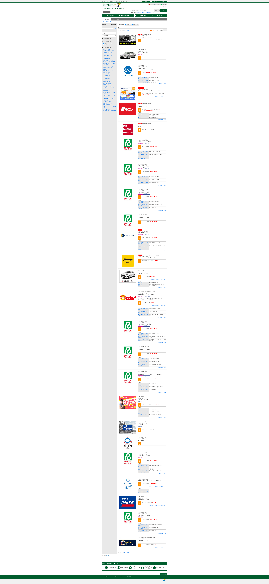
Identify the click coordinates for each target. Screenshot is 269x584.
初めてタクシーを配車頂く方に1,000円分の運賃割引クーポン (153, 40)
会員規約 (116, 576)
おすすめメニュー (108, 52)
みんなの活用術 (107, 109)
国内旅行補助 (107, 58)
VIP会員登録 (146, 1)
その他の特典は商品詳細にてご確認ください (157, 96)
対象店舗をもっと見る (162, 83)
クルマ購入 (107, 75)
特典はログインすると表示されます (148, 129)
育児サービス (107, 83)
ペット (106, 96)
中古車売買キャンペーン (150, 12)
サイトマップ (122, 576)
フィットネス (107, 80)
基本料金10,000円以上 (148, 302)
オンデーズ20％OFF (141, 12)
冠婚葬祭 (107, 90)
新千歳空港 (140, 114)
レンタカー (146, 57)
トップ (103, 21)
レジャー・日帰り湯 (109, 61)
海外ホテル (107, 72)
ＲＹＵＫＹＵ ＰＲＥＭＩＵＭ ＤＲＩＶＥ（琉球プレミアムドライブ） (143, 491)
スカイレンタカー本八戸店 (143, 82)
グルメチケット (108, 67)
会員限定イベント (108, 60)
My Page (163, 4)
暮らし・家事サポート (109, 95)
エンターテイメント (109, 70)
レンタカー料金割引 (150, 483)
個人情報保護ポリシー (107, 576)
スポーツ (106, 78)
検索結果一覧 (108, 21)
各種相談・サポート (109, 98)
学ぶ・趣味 (107, 100)
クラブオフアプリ (108, 104)
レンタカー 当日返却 (148, 276)
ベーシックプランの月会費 (149, 502)
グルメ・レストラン (109, 66)
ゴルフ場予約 (107, 81)
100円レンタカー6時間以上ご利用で (152, 404)
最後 (128, 30)
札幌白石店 (140, 284)
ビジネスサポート (108, 103)
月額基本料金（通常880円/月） (150, 260)
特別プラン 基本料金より (150, 237)
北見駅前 (139, 117)
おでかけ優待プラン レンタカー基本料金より (152, 110)
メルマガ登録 (155, 1)
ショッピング (108, 86)
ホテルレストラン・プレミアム (109, 64)
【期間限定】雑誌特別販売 (110, 110)
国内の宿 (107, 49)
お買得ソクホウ (107, 76)
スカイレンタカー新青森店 (143, 80)
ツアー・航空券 (108, 73)
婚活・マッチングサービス (109, 88)
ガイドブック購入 (108, 55)
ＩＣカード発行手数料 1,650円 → (149, 544)
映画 (105, 69)
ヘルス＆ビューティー (109, 92)
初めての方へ (156, 4)
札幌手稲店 (140, 285)
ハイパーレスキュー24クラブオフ (111, 1)
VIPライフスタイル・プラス (110, 107)
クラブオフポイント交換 (109, 50)
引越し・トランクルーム (109, 93)
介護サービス (107, 84)
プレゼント (107, 53)
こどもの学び (107, 101)
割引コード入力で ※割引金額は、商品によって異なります (153, 94)
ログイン (163, 1)
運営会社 (129, 576)
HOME (150, 4)
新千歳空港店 (140, 282)
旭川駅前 (139, 115)
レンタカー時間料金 (149, 146)
